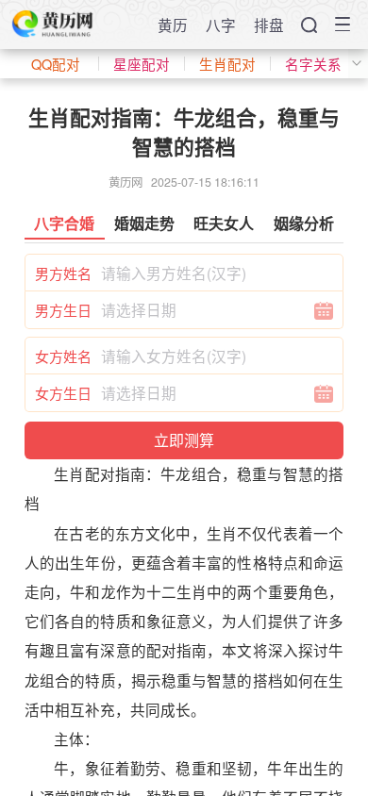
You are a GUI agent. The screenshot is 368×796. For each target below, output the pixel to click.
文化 (160, 532)
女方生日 (63, 393)
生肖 (69, 473)
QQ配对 (55, 64)
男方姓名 (63, 273)
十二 (161, 591)
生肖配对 (227, 64)
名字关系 (313, 64)
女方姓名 (63, 356)
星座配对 (141, 64)
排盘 (269, 24)
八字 (221, 24)
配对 (100, 473)
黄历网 (125, 182)
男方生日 (63, 310)
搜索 (309, 24)
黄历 (173, 24)
